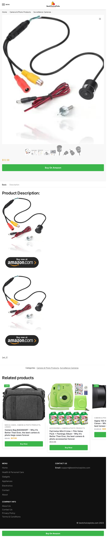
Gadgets (6, 477)
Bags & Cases (10, 425)
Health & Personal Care (13, 472)
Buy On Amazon (53, 167)
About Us (6, 506)
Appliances (7, 481)
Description (14, 185)
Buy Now (24, 444)
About (5, 495)
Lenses (8, 427)
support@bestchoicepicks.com (75, 468)
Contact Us (7, 509)
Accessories (55, 428)
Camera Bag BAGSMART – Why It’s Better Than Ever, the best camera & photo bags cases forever (22, 432)
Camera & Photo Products (20, 12)
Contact (5, 490)
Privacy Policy (8, 513)
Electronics (7, 486)
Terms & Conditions (11, 517)
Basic (4, 185)
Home (4, 12)
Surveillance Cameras (42, 12)
